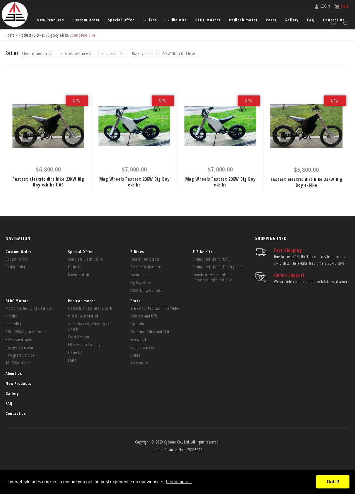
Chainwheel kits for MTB (211, 259)
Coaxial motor (78, 336)
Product (25, 35)
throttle (11, 316)
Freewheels (139, 339)
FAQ (9, 403)
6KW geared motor (20, 355)
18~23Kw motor (18, 363)
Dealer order (16, 266)
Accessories (139, 363)
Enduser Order (17, 259)
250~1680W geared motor (26, 331)
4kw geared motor (20, 347)
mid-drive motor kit (83, 316)
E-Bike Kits (176, 19)
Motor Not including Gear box (29, 308)
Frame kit (75, 266)
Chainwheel (139, 323)
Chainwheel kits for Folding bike (217, 266)
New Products (50, 19)
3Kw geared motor (20, 339)
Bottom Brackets (142, 347)
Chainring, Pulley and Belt (149, 331)
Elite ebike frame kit (77, 53)
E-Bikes (150, 19)
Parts (271, 19)
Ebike (72, 360)
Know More (48, 126)
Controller (13, 323)
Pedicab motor (243, 19)
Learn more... (179, 481)
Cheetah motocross (37, 53)
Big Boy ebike (58, 35)
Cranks (135, 355)
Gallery (292, 19)
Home (10, 35)
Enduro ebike (113, 53)
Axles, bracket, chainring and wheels (90, 326)
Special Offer (121, 19)
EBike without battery (84, 344)
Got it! (333, 481)
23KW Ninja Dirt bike (178, 53)
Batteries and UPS (143, 316)
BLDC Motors (207, 19)
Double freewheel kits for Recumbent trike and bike (212, 277)
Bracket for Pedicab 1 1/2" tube (154, 308)
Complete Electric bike (85, 259)
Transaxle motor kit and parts (90, 308)
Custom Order (86, 19)
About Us (14, 373)
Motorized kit (78, 274)
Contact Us (16, 413)
